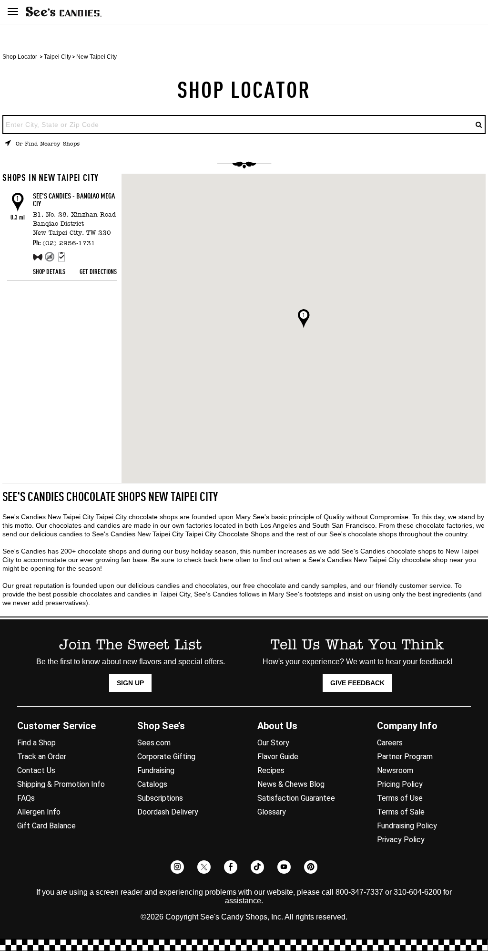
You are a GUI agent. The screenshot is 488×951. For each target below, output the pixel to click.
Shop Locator (19, 56)
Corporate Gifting (166, 756)
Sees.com (154, 742)
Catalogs (152, 784)
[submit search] (479, 124)
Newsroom (395, 770)
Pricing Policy (400, 784)
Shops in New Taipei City (50, 178)
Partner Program (405, 756)
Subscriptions (160, 798)
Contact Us (36, 770)
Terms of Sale (401, 811)
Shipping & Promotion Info (61, 784)
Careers (390, 742)
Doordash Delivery (167, 811)
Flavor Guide (277, 756)
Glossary (271, 811)
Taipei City (57, 56)
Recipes (271, 770)
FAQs (26, 798)
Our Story (273, 742)
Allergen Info (39, 811)
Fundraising (155, 770)
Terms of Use (400, 798)
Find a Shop (36, 742)
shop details (49, 272)
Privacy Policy (401, 839)
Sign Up (130, 683)
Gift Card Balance (46, 825)
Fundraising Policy (407, 825)
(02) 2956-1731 (68, 243)
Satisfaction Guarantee (296, 798)
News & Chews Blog (291, 784)
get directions (98, 272)
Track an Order (41, 756)
